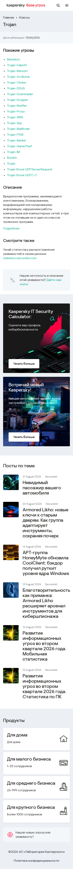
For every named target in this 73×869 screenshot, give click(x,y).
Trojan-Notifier (17, 105)
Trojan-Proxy (16, 111)
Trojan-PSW (15, 134)
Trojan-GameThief (19, 146)
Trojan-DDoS (16, 88)
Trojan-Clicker (16, 82)
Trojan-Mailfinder (18, 129)
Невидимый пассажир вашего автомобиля (42, 488)
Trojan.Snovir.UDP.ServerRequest (29, 169)
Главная (8, 17)
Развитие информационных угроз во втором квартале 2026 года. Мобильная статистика (44, 646)
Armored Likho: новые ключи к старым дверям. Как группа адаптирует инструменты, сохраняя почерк (45, 522)
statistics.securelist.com (20, 258)
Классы (24, 17)
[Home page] (26, 5)
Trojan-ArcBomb (18, 77)
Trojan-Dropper (17, 100)
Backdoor (13, 59)
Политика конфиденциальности (36, 860)
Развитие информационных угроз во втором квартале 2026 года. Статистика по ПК (44, 686)
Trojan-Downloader (20, 94)
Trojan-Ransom (17, 71)
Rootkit (12, 158)
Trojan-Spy (14, 123)
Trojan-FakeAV (17, 65)
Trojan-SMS (15, 117)
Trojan (11, 163)
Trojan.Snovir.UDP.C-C (22, 175)
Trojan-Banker (16, 140)
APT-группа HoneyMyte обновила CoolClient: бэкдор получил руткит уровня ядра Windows (46, 563)
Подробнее (11, 228)
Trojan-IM (13, 152)
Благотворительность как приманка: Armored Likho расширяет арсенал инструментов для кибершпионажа (46, 603)
